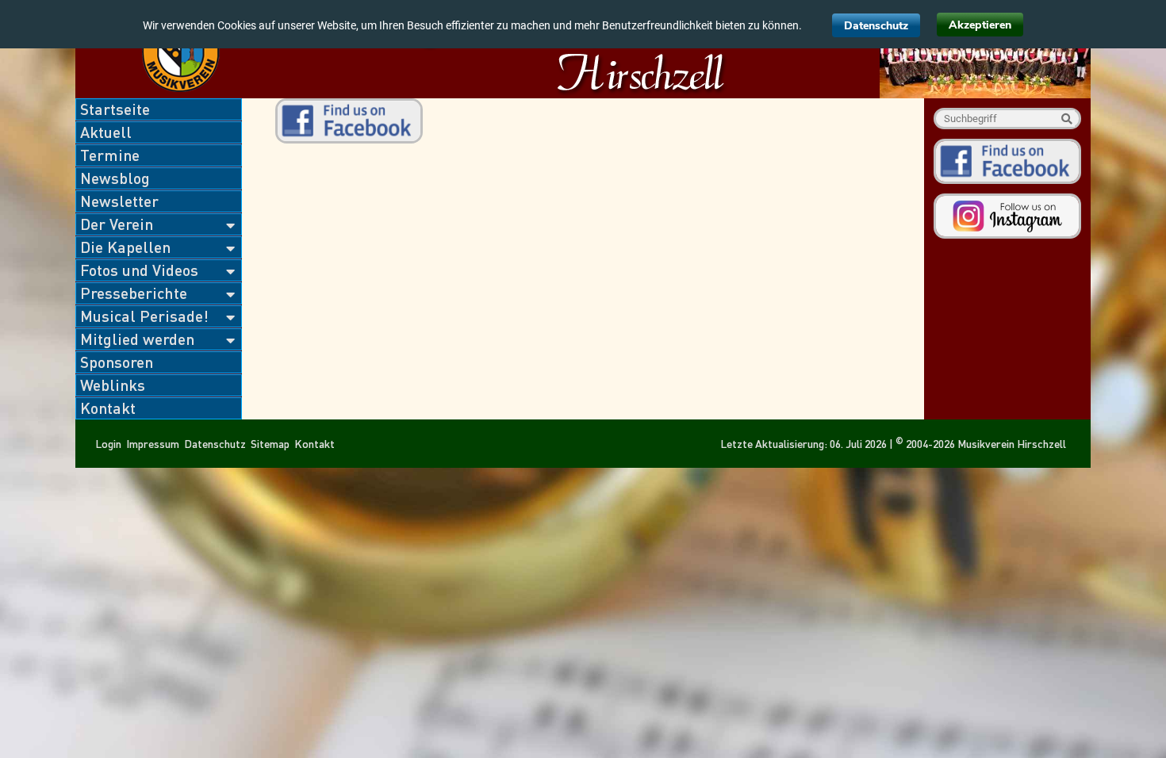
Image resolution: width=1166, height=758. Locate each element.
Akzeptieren (980, 25)
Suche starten (1066, 118)
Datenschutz (876, 25)
